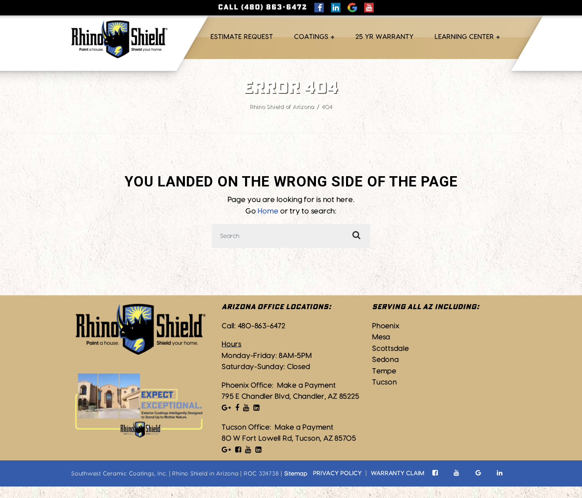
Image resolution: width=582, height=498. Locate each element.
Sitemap (296, 474)
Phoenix (385, 326)
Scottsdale (390, 348)
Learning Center (464, 37)
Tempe (384, 371)
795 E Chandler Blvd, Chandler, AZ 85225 (290, 396)
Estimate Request (242, 37)
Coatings (311, 37)
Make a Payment (306, 385)
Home (268, 211)
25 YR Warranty (385, 37)
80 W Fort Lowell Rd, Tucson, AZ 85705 (289, 438)
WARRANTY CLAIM (398, 473)
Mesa (381, 337)
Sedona (385, 359)
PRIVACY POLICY (337, 473)
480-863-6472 (261, 326)
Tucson (384, 382)
